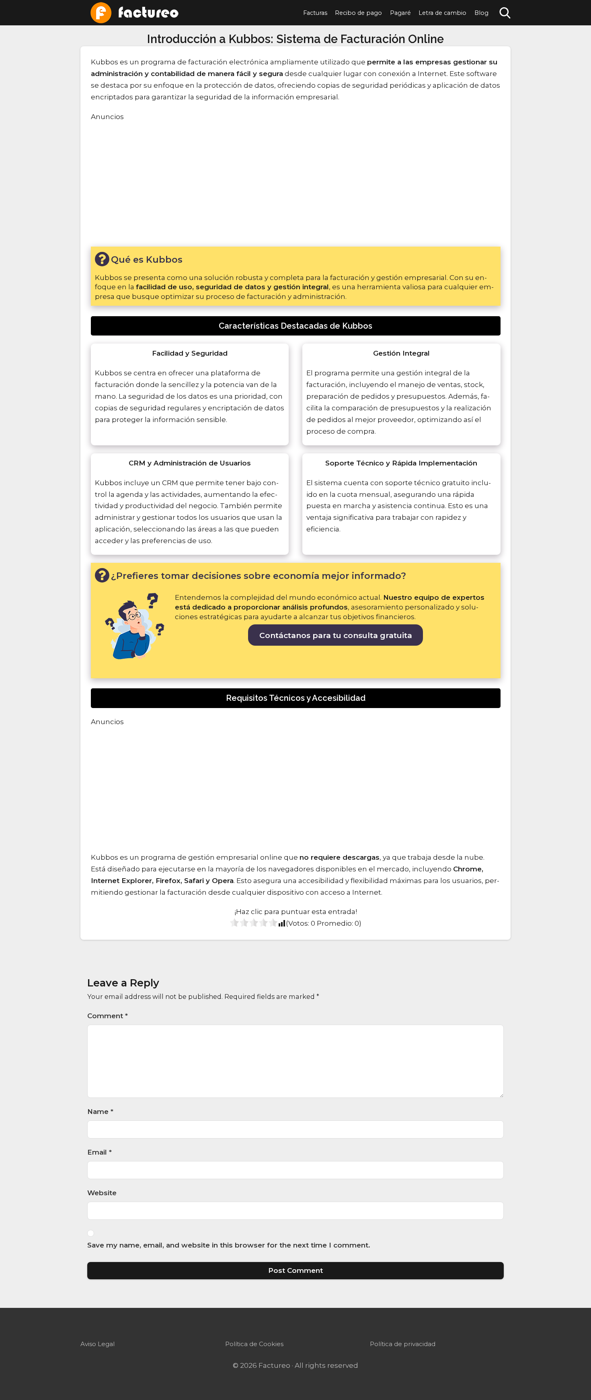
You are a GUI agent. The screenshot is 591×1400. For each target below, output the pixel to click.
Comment (107, 1016)
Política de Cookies (254, 1344)
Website (102, 1193)
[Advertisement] (296, 183)
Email (99, 1152)
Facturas (315, 12)
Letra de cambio (442, 12)
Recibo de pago (358, 12)
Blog (481, 12)
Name (100, 1112)
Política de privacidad (402, 1344)
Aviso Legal (97, 1344)
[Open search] (505, 13)
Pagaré (400, 12)
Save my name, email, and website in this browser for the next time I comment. (228, 1245)
